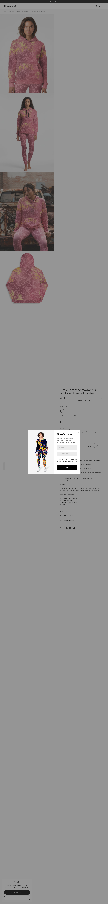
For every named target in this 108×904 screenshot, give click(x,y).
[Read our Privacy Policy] (76, 462)
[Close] (78, 432)
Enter (66, 467)
